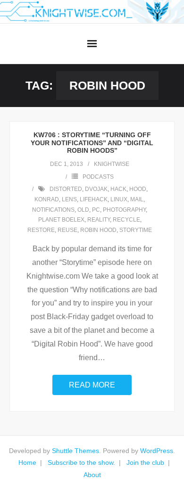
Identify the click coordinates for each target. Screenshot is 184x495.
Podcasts (98, 176)
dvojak (96, 189)
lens (69, 199)
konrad (46, 199)
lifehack (94, 199)
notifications (53, 209)
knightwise (111, 164)
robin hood (98, 230)
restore (41, 230)
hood (137, 189)
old (83, 209)
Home (27, 462)
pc (96, 209)
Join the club (145, 462)
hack (118, 189)
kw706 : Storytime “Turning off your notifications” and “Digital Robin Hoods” (92, 143)
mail (136, 199)
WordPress (156, 450)
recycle (126, 219)
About (92, 474)
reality (98, 219)
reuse (67, 230)
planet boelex (61, 219)
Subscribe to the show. (81, 462)
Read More (92, 385)
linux (118, 199)
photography (124, 209)
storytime (135, 230)
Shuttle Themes (75, 450)
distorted (66, 189)
